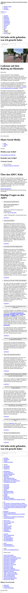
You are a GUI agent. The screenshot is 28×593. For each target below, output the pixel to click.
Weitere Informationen (9, 498)
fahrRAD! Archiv (8, 475)
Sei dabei (6, 25)
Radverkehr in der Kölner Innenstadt (12, 557)
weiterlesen (6, 217)
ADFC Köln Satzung (9, 555)
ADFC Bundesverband (9, 575)
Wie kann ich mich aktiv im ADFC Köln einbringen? (15, 280)
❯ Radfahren (7, 21)
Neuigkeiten (6, 459)
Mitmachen (6, 530)
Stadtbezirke (6, 496)
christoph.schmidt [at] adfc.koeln (11, 165)
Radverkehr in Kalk (8, 567)
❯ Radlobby (6, 19)
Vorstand (6, 524)
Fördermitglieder (7, 528)
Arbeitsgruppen (7, 527)
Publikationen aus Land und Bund (12, 480)
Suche (5, 33)
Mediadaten (6, 476)
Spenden (6, 8)
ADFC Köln (7, 24)
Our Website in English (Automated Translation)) (15, 506)
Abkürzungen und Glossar (10, 556)
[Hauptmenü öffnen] (4, 13)
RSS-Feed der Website (9, 579)
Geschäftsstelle (7, 531)
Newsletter (6, 9)
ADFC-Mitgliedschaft (9, 535)
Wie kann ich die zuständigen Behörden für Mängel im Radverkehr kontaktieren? (16, 339)
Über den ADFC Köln (9, 522)
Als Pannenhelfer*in (8, 540)
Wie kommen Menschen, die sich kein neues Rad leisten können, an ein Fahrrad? (15, 405)
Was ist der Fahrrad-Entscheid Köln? (12, 354)
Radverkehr (6, 18)
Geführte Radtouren (8, 462)
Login (5, 28)
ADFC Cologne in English (10, 572)
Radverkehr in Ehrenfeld (9, 561)
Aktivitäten (6, 488)
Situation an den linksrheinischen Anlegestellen (13, 87)
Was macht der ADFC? (9, 220)
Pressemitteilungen (8, 544)
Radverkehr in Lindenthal (10, 560)
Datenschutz (6, 586)
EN (4, 29)
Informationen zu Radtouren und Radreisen (14, 516)
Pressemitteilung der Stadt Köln (8, 155)
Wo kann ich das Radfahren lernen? (12, 433)
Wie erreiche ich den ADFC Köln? (11, 201)
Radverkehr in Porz (8, 566)
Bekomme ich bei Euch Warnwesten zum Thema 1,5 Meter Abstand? (15, 387)
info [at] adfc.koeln (11, 212)
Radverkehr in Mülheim (9, 568)
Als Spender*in (7, 536)
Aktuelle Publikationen (9, 474)
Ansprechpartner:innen (9, 478)
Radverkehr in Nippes (9, 563)
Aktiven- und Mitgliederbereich (11, 549)
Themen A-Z (7, 468)
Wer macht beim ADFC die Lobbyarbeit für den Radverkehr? (15, 307)
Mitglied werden (7, 6)
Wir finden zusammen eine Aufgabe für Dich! (14, 499)
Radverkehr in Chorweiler (10, 564)
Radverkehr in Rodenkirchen (10, 559)
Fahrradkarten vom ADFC (10, 482)
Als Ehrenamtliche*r (8, 538)
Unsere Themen (7, 523)
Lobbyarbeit (6, 487)
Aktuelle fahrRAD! (8, 472)
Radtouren (6, 17)
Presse (5, 26)
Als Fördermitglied (8, 539)
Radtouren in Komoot (9, 571)
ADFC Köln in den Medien (10, 479)
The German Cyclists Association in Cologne (14, 503)
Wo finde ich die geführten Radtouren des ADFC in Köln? (15, 420)
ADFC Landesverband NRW (10, 574)
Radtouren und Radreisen (10, 512)
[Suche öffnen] (2, 13)
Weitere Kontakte (8, 526)
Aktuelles (6, 15)
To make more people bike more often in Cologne (15, 504)
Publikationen (7, 22)
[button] (5, 143)
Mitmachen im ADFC (9, 492)
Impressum (6, 585)
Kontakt (5, 495)
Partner (5, 490)
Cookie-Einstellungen (9, 587)
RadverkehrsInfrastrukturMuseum (11, 570)
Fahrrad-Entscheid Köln (9, 576)
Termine (5, 460)
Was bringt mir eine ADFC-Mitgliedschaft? (13, 246)
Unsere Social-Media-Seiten (10, 578)
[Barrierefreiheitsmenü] (1, 13)
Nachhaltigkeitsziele (8, 491)
